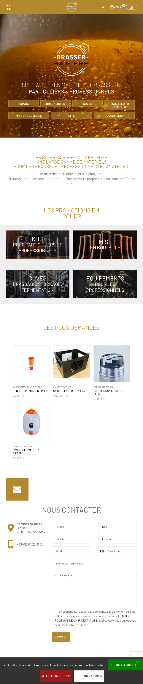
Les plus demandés (71, 327)
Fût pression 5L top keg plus (109, 392)
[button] (8, 7)
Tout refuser (57, 676)
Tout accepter (127, 665)
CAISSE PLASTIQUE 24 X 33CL (70, 390)
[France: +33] (102, 551)
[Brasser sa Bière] (71, 7)
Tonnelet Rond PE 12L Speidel (26, 452)
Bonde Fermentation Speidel (31, 390)
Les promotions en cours (71, 213)
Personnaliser (89, 676)
